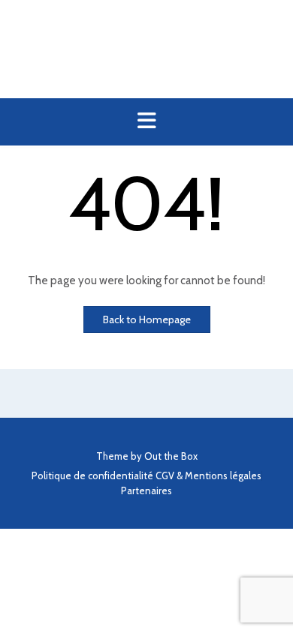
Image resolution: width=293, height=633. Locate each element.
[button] (146, 122)
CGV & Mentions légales (208, 476)
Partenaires (146, 491)
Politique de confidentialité (92, 476)
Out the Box (171, 456)
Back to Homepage (147, 319)
